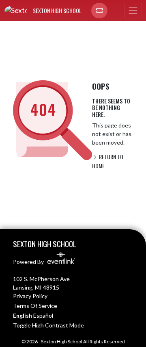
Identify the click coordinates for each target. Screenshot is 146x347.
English (22, 315)
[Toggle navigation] (133, 10)
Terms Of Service (35, 305)
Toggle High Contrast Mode (48, 325)
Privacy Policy (30, 295)
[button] (99, 10)
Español (43, 315)
